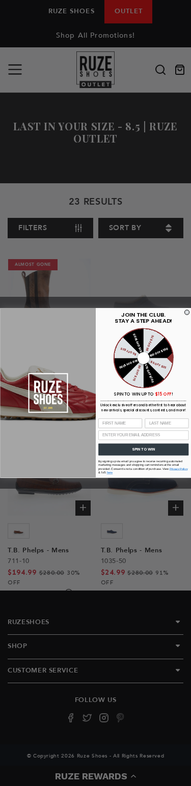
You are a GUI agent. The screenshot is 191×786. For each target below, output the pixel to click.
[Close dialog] (186, 312)
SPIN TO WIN (143, 449)
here (109, 472)
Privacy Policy (178, 469)
